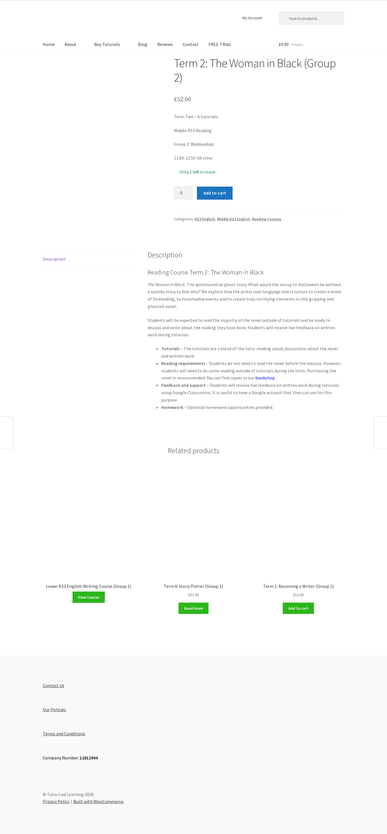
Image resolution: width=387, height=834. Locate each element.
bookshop (265, 378)
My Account (252, 17)
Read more (193, 608)
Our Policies (54, 709)
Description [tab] (54, 259)
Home (49, 44)
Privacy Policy (56, 801)
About (70, 44)
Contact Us (53, 685)
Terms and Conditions (64, 733)
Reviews (165, 44)
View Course (88, 597)
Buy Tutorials (107, 44)
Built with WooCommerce (98, 801)
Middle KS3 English (233, 218)
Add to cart (214, 193)
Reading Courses (266, 218)
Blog (142, 44)
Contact (191, 44)
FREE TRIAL (220, 44)
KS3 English (205, 218)
